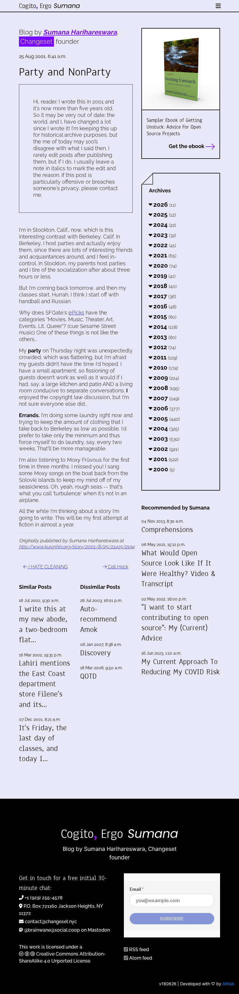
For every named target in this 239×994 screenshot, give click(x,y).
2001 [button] (165, 459)
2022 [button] (164, 245)
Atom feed (140, 958)
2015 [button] (164, 316)
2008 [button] (165, 387)
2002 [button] (165, 448)
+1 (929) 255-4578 (44, 897)
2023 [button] (164, 234)
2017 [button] (164, 296)
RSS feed (138, 949)
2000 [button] (163, 469)
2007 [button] (165, 398)
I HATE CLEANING (47, 567)
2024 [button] (164, 224)
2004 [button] (165, 428)
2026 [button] (164, 204)
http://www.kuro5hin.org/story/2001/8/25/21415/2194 (77, 546)
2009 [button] (165, 377)
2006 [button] (166, 408)
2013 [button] (164, 336)
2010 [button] (165, 367)
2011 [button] (164, 357)
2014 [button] (165, 326)
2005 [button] (166, 418)
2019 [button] (163, 275)
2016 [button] (164, 306)
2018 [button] (164, 285)
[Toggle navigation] (218, 5)
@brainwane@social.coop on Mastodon (67, 930)
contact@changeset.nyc (51, 921)
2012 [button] (164, 347)
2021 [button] (164, 255)
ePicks (76, 313)
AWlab (228, 983)
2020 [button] (164, 265)
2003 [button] (166, 438)
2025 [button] (164, 214)
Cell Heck (117, 567)
